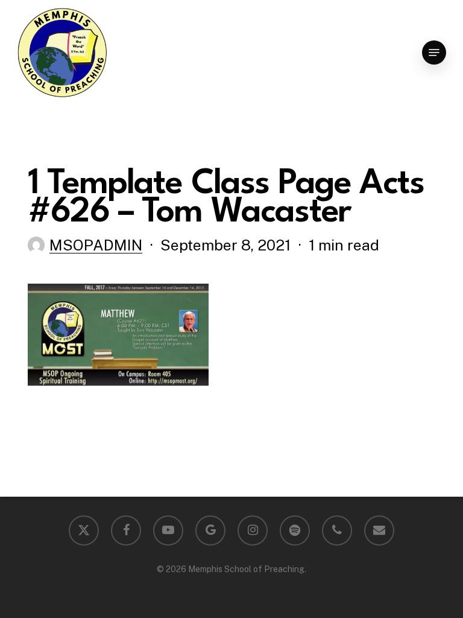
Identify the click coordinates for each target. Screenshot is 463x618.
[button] (434, 52)
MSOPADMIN (95, 245)
